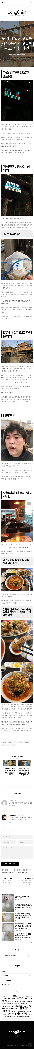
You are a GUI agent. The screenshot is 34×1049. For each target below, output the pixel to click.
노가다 (9, 742)
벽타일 (4, 1006)
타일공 (12, 1013)
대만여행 (13, 1001)
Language (5, 976)
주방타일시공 (25, 1011)
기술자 (14, 999)
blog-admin (12, 815)
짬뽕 (3, 745)
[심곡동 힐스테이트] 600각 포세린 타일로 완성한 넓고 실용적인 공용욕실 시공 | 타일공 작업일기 (23, 906)
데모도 (17, 1001)
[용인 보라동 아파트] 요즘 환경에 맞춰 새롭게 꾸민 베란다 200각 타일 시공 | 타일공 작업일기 (23, 935)
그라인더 (9, 999)
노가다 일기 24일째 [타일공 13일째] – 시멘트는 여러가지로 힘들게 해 (24, 772)
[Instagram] (17, 1036)
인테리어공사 (14, 1008)
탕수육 (7, 745)
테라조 (28, 1014)
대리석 (8, 1001)
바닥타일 (20, 1004)
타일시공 (21, 1013)
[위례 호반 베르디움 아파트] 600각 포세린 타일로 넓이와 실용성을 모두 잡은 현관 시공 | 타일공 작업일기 (23, 916)
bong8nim (22, 996)
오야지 (26, 1006)
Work (18, 33)
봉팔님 (8, 1006)
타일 (7, 1014)
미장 (16, 1004)
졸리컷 (15, 1011)
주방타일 (19, 1011)
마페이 (24, 1001)
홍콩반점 (14, 745)
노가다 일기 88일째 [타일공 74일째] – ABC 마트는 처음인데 (9, 771)
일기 (7, 1010)
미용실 (12, 1004)
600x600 (5, 996)
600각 (10, 996)
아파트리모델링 (19, 1006)
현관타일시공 (22, 1016)
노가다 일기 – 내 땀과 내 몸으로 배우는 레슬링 (23, 897)
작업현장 (21, 742)
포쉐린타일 (11, 1016)
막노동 (15, 742)
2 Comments (21, 54)
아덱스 (12, 1006)
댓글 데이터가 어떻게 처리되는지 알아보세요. (15, 872)
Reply (10, 808)
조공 (12, 1011)
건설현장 (4, 742)
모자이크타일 (7, 1004)
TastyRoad (5, 984)
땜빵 (21, 1001)
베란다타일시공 (27, 1004)
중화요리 (27, 742)
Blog (3, 971)
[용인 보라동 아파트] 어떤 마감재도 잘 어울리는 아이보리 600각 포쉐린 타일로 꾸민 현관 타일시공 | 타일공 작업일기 (23, 926)
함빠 (17, 1016)
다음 (30, 943)
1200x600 (16, 996)
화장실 (28, 1016)
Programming (6, 980)
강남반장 (27, 996)
